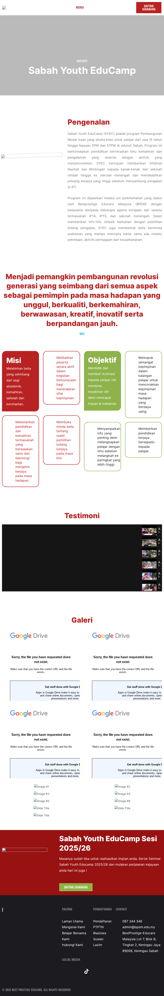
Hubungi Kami (72, 945)
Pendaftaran (102, 921)
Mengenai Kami (73, 927)
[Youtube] (75, 971)
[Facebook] (64, 971)
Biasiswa (99, 933)
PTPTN (98, 927)
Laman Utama (72, 921)
